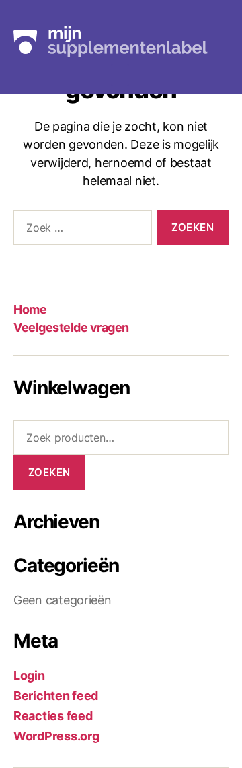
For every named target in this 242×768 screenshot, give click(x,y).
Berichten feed (55, 696)
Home (29, 309)
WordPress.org (56, 736)
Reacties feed (53, 716)
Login (29, 675)
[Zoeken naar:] (80, 230)
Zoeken (49, 472)
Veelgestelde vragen (71, 327)
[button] (120, 75)
